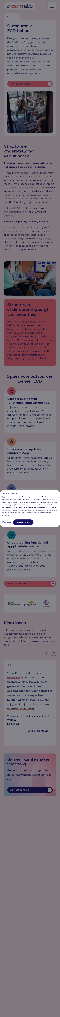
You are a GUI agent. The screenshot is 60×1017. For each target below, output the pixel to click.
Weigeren (7, 522)
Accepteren (23, 522)
